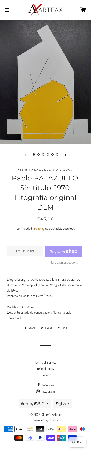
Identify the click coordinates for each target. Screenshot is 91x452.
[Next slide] (65, 154)
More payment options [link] (64, 262)
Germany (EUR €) (32, 403)
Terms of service (45, 362)
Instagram (48, 391)
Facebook (47, 385)
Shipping (39, 228)
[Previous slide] (26, 154)
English (61, 403)
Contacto (45, 375)
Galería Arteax (51, 414)
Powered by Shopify (45, 420)
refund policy (45, 368)
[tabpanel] (45, 81)
